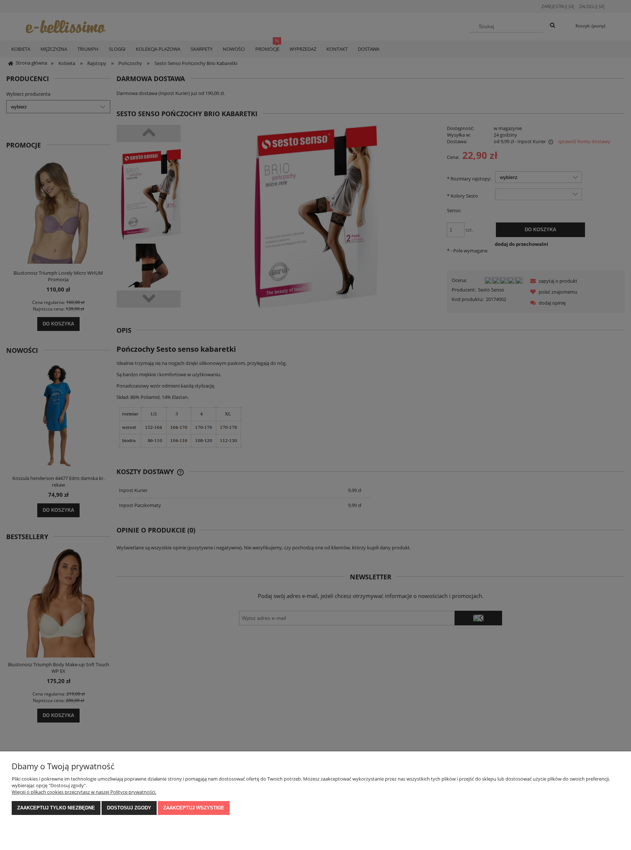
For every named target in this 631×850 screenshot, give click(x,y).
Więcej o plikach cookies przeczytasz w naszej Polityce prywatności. (84, 792)
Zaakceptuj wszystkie (193, 808)
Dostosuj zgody (129, 808)
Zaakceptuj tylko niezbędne (56, 808)
